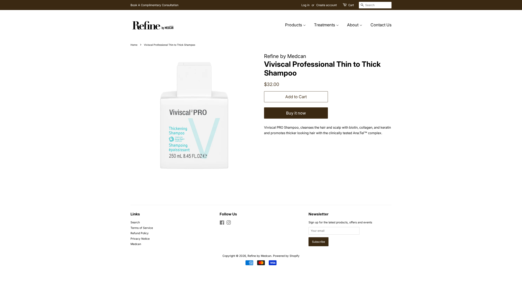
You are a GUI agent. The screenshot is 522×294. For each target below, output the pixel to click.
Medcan (135, 244)
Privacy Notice (140, 238)
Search (135, 222)
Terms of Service (141, 227)
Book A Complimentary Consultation (154, 5)
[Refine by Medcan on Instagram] (228, 223)
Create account (326, 5)
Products (294, 24)
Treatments (325, 24)
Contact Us (381, 24)
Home (133, 44)
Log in (305, 5)
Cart (351, 5)
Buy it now (296, 113)
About (353, 24)
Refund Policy (139, 233)
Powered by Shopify (286, 255)
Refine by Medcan (259, 255)
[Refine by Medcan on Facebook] (222, 223)
